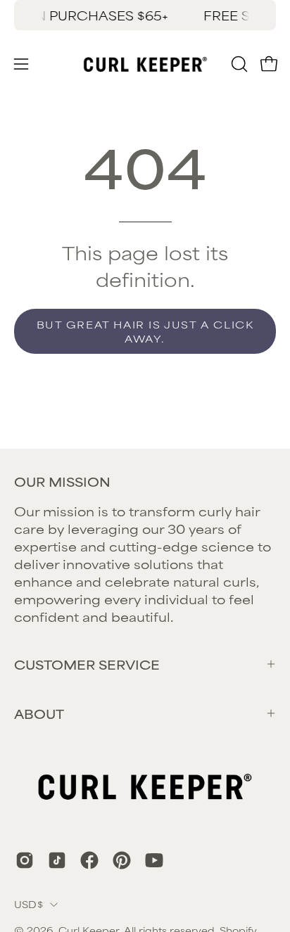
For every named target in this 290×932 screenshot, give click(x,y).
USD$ (28, 904)
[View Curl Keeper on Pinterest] (121, 860)
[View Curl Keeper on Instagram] (24, 860)
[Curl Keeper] (145, 64)
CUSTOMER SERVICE (87, 664)
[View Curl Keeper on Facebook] (89, 860)
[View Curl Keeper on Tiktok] (57, 860)
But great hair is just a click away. (145, 331)
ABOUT (39, 713)
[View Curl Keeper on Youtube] (154, 860)
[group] (145, 15)
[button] (238, 64)
